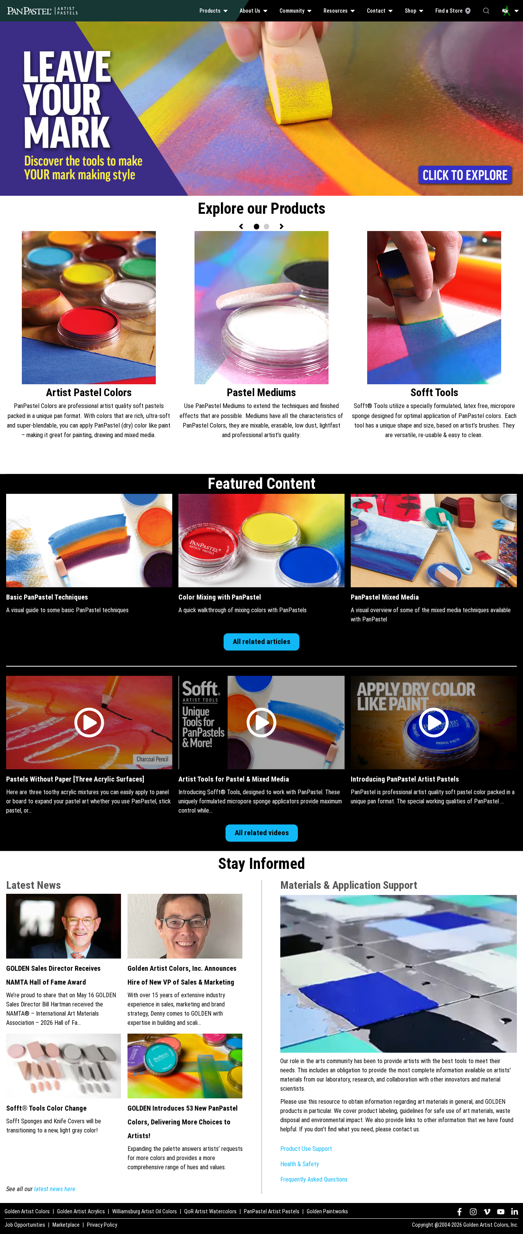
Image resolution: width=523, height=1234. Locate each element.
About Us (250, 11)
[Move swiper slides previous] (241, 226)
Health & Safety (299, 1164)
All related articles (261, 641)
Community (291, 11)
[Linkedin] (514, 1212)
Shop (410, 11)
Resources (336, 11)
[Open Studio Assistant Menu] (510, 10)
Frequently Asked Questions (314, 1179)
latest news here (54, 1189)
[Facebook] (459, 1212)
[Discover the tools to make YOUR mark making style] (261, 25)
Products (210, 11)
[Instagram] (473, 1212)
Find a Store (449, 11)
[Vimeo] (487, 1212)
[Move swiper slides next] (281, 226)
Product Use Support (306, 1148)
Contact (376, 11)
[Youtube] (501, 1212)
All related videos (262, 832)
